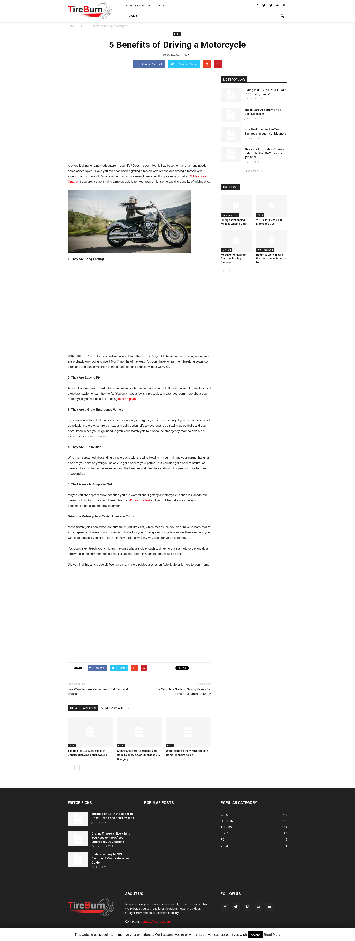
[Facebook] (257, 5)
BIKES (177, 33)
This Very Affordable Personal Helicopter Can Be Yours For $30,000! (264, 153)
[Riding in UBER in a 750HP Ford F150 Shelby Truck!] (231, 95)
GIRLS (225, 845)
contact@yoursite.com (156, 921)
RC (222, 839)
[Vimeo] (270, 5)
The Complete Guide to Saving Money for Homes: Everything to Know (183, 692)
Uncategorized (229, 215)
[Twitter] (264, 5)
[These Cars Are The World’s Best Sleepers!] (231, 115)
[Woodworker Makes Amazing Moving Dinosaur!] (236, 241)
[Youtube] (284, 5)
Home (71, 26)
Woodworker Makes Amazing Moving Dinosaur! (233, 258)
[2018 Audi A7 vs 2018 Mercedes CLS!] (271, 206)
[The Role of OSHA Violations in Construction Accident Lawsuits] (90, 732)
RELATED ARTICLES (83, 708)
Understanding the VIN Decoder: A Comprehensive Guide (110, 858)
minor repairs (127, 399)
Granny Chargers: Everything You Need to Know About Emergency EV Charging (138, 755)
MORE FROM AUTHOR (115, 708)
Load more (252, 171)
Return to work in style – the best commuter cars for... (271, 258)
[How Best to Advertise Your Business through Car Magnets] (231, 134)
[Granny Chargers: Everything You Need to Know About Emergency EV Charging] (139, 732)
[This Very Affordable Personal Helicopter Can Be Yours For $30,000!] (231, 154)
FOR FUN (226, 249)
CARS (71, 745)
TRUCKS (226, 827)
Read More (272, 934)
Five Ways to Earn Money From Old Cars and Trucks (98, 692)
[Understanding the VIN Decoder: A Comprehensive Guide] (188, 732)
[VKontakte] (277, 5)
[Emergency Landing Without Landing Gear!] (236, 206)
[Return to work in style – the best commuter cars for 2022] (271, 241)
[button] (282, 16)
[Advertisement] (139, 117)
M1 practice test (139, 500)
